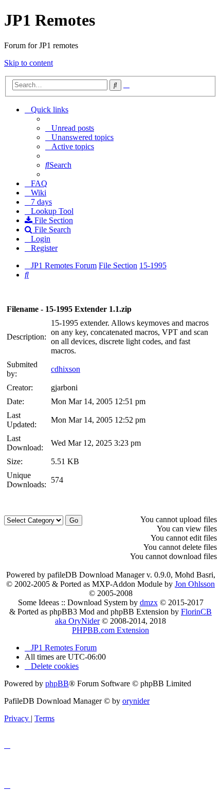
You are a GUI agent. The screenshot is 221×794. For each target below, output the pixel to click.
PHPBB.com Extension (110, 630)
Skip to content (28, 62)
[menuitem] (69, 128)
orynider (136, 701)
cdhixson (65, 369)
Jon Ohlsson (195, 584)
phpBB (57, 683)
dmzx (149, 602)
